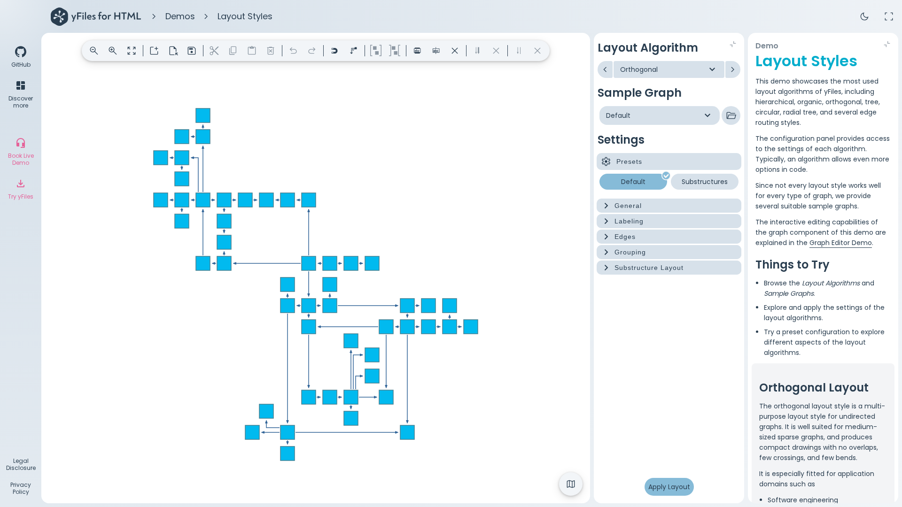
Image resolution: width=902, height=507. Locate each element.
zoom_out (94, 50)
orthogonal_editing (353, 50)
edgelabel (436, 50)
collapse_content (733, 44)
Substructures (705, 181)
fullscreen (888, 16)
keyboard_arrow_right (733, 69)
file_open (173, 50)
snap (334, 50)
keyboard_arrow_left (605, 69)
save (191, 50)
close (454, 50)
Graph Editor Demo (840, 242)
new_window (154, 50)
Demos (180, 16)
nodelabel (417, 50)
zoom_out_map (131, 50)
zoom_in (112, 50)
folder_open (731, 115)
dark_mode (864, 16)
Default (633, 181)
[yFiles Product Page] (96, 16)
